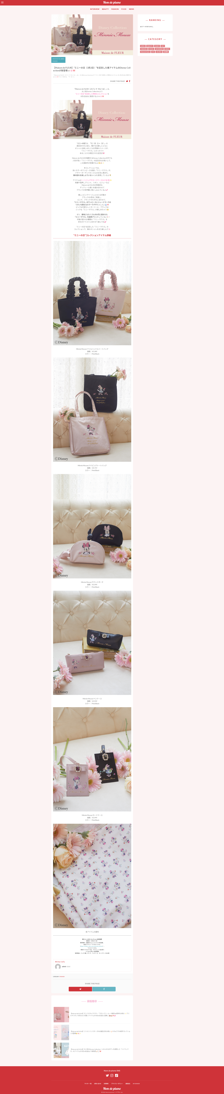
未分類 (166, 52)
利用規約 (106, 1083)
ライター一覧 (87, 1083)
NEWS (131, 9)
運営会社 (128, 1083)
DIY (163, 46)
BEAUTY (105, 9)
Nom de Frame (145, 52)
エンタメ (159, 52)
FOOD (123, 9)
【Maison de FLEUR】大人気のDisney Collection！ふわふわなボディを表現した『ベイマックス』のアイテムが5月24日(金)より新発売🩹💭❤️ (99, 1050)
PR (153, 52)
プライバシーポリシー (117, 1083)
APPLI (143, 46)
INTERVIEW (94, 9)
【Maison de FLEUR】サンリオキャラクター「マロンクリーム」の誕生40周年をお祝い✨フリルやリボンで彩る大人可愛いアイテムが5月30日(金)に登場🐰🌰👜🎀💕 (99, 1014)
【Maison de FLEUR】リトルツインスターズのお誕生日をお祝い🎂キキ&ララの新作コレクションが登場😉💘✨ (100, 1032)
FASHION (115, 9)
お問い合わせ (97, 1083)
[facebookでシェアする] (129, 81)
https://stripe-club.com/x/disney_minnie (92, 946)
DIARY (157, 46)
